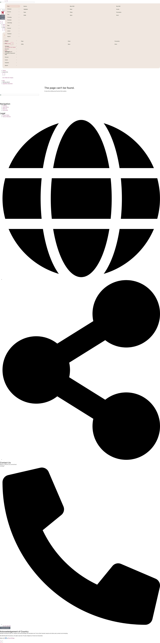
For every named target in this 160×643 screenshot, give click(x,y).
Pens (8, 6)
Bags (8, 25)
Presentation (118, 12)
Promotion (9, 19)
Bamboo (25, 6)
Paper (25, 12)
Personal (6, 57)
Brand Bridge (11, 638)
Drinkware (9, 8)
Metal (71, 9)
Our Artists (5, 77)
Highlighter (26, 9)
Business (9, 11)
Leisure (6, 59)
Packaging (9, 17)
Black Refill (72, 6)
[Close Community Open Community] (3, 74)
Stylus (71, 15)
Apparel (6, 65)
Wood (117, 15)
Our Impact (10, 77)
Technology (9, 22)
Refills (25, 15)
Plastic (71, 12)
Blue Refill (118, 6)
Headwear (7, 62)
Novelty (117, 9)
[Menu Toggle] (1, 22)
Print (8, 14)
